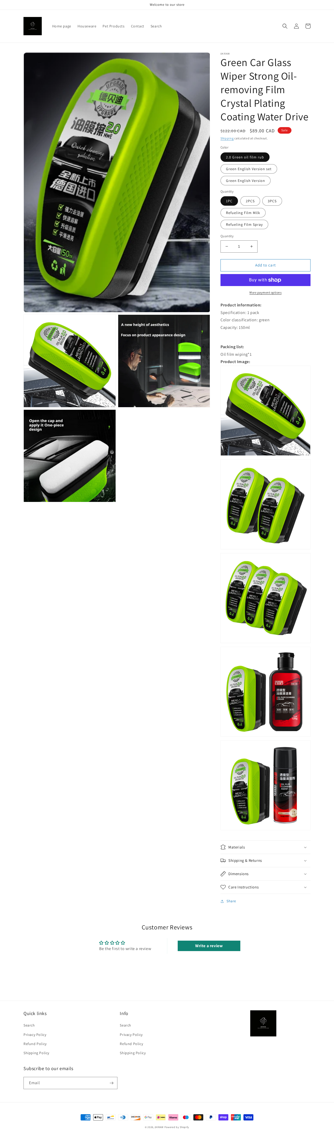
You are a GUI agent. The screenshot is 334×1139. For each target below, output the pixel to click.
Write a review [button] (209, 945)
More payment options (265, 292)
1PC (229, 201)
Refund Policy (35, 1043)
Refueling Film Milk (243, 212)
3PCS (272, 201)
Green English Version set (249, 169)
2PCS (250, 201)
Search (29, 1025)
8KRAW (159, 1127)
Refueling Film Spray (244, 224)
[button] (285, 26)
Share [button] (231, 901)
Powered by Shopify (176, 1127)
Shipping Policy (36, 1053)
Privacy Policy (34, 1034)
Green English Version (245, 180)
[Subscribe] (111, 1083)
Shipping (227, 138)
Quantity (227, 236)
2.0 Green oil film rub (245, 157)
